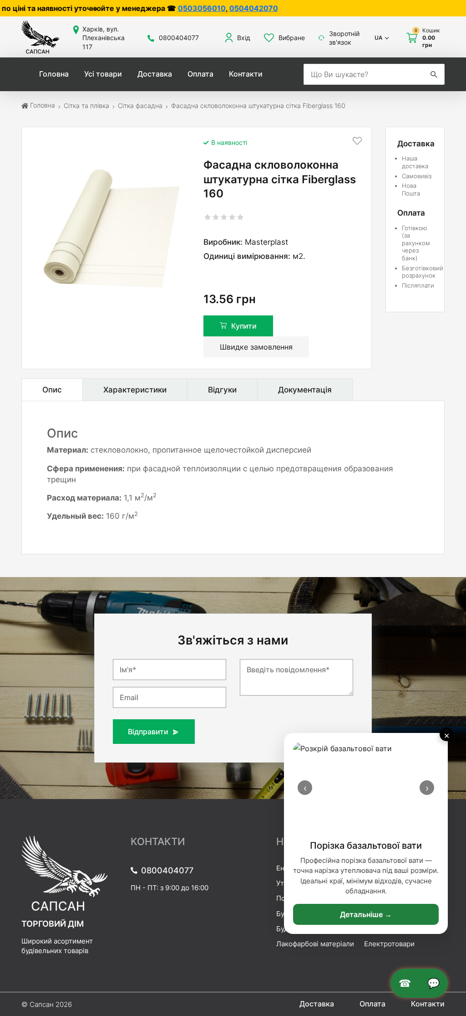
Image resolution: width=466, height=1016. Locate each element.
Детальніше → (366, 914)
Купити (244, 325)
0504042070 (202, 8)
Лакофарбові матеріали (315, 943)
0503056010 (151, 8)
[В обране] (357, 140)
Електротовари (389, 943)
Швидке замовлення (256, 346)
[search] (433, 74)
